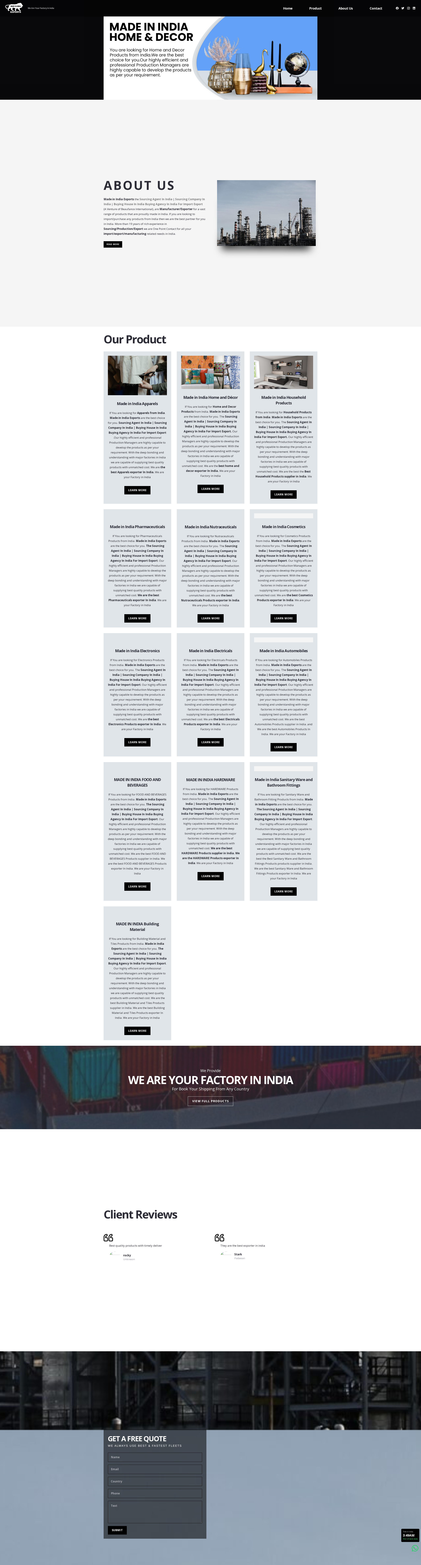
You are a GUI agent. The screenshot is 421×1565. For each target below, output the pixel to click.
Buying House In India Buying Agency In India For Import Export (158, 204)
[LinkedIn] (414, 8)
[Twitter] (403, 8)
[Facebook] (397, 8)
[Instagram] (408, 8)
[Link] (14, 8)
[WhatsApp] (415, 1548)
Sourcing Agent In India (155, 199)
